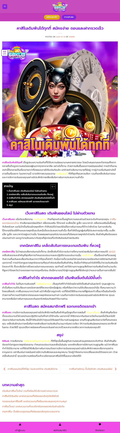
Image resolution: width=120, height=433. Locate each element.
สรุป (11, 205)
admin (72, 37)
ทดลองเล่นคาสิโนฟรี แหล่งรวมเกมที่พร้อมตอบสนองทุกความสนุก (34, 401)
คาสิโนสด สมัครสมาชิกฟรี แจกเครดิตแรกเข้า (29, 201)
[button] (4, 6)
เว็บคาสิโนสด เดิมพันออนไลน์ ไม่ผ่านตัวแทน (27, 190)
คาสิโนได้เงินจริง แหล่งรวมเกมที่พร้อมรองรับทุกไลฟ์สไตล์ (30, 396)
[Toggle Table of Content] (51, 186)
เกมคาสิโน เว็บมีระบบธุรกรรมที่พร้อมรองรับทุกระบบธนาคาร (31, 411)
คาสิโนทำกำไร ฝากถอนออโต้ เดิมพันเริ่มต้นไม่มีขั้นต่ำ (32, 198)
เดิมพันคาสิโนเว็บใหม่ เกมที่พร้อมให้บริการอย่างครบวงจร (30, 391)
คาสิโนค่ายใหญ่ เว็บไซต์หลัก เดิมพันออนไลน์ (91, 369)
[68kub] (60, 6)
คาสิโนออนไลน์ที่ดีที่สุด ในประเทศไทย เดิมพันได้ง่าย (32, 369)
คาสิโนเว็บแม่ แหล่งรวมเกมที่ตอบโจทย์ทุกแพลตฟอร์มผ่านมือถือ (33, 406)
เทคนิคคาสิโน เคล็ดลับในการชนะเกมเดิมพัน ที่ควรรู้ (31, 194)
